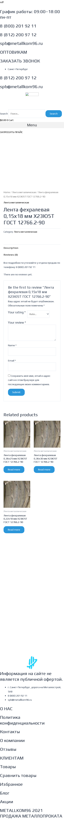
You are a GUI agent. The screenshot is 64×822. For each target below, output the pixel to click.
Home (7, 192)
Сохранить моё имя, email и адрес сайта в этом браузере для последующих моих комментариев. (29, 380)
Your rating (17, 312)
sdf (2, 2)
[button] (32, 125)
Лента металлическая (24, 192)
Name (12, 345)
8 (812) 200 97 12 (18, 34)
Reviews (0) (11, 254)
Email (12, 360)
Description (11, 247)
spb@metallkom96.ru (21, 43)
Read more (14, 469)
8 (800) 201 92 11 (18, 26)
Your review (17, 322)
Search (4, 113)
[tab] (32, 247)
